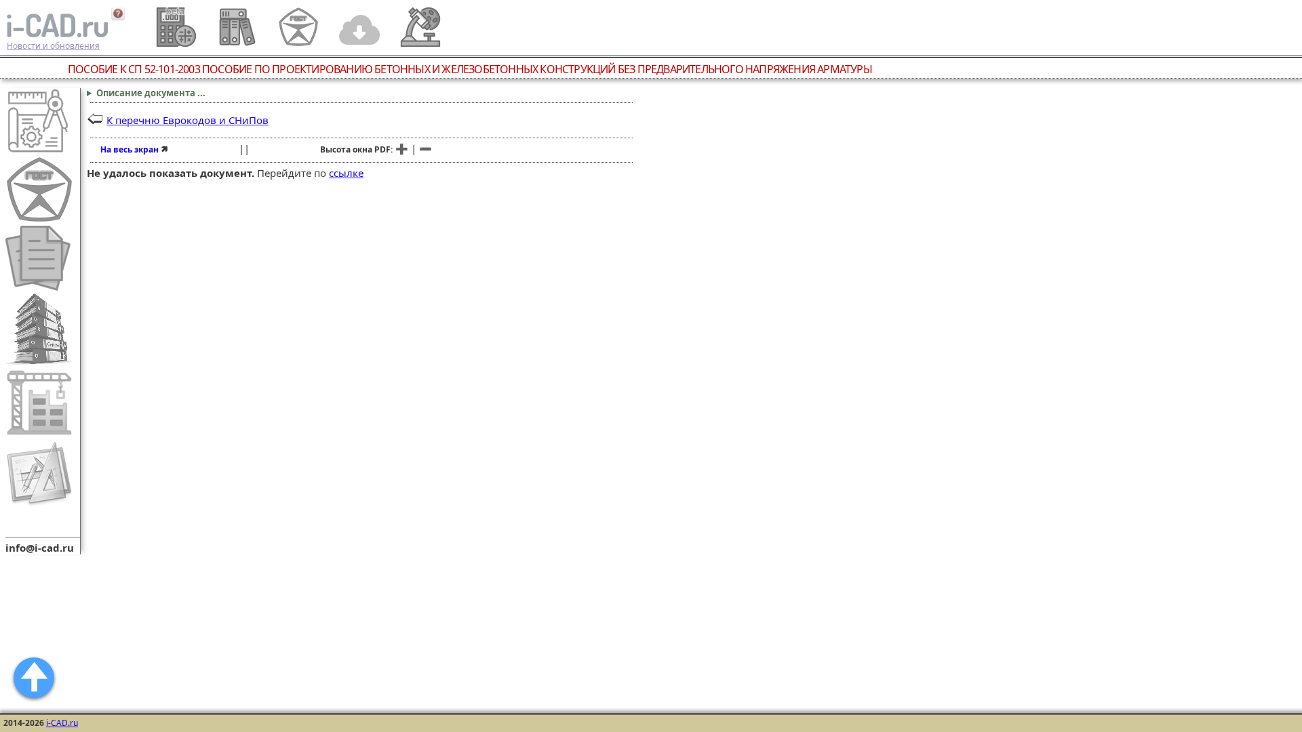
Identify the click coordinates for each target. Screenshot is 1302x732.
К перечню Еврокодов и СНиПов (187, 120)
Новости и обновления (53, 46)
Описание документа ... (150, 93)
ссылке (346, 173)
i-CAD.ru (62, 723)
